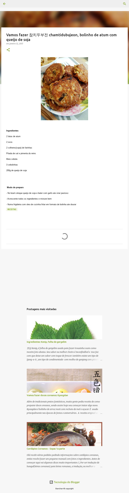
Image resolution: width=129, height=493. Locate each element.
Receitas (12, 209)
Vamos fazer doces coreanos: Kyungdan (47, 395)
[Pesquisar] (13, 4)
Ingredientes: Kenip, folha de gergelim (46, 342)
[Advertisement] (64, 276)
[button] (8, 50)
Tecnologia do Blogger (66, 482)
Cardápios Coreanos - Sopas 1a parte (46, 448)
